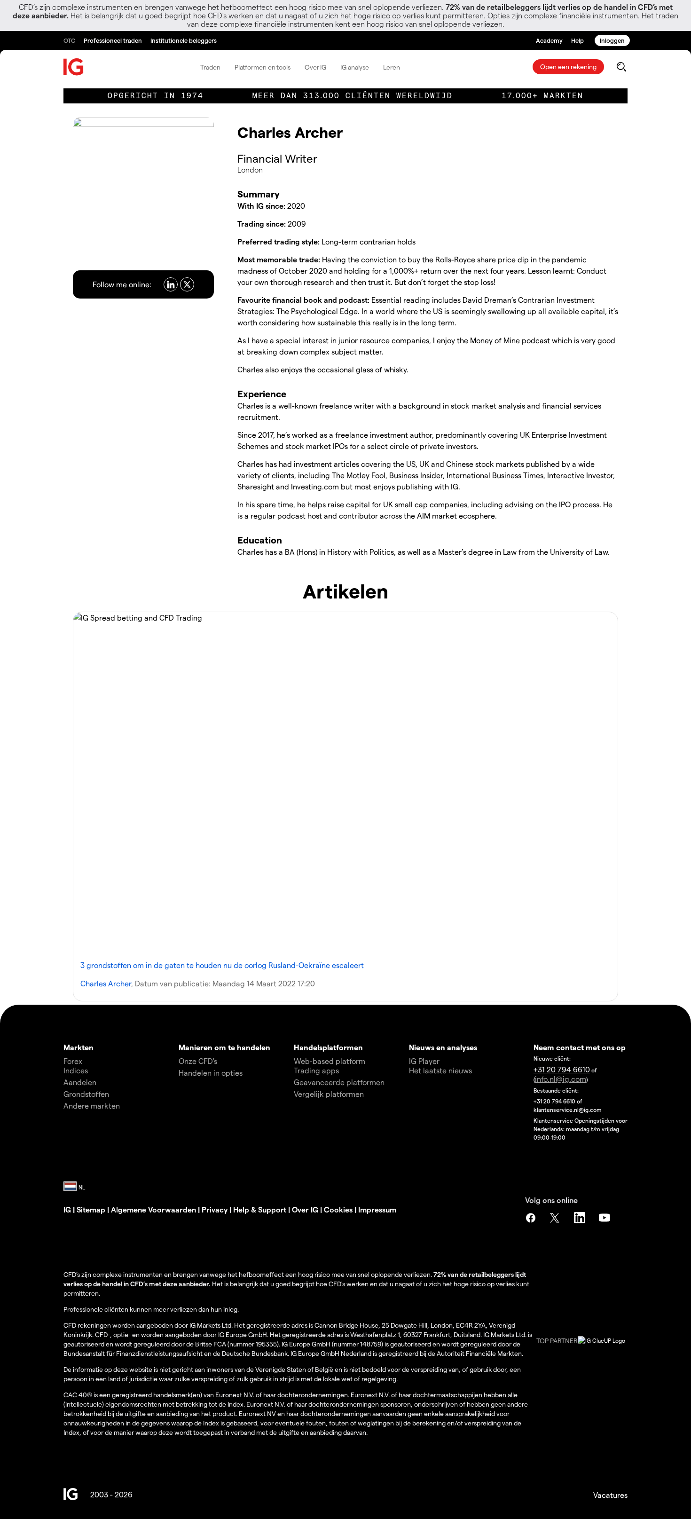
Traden (210, 67)
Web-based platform (329, 1060)
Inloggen (612, 40)
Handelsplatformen (328, 1047)
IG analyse (354, 67)
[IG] (73, 67)
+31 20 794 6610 (562, 1069)
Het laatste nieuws (440, 1070)
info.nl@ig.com (560, 1078)
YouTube (605, 1217)
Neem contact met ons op (580, 1047)
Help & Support (259, 1209)
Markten (78, 1047)
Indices (75, 1070)
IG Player (424, 1060)
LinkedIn (580, 1217)
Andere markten (91, 1105)
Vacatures (610, 1494)
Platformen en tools (263, 67)
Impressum (377, 1209)
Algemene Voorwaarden (153, 1209)
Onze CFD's (198, 1060)
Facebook (530, 1217)
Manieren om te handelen (224, 1047)
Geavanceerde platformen (339, 1082)
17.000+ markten (542, 96)
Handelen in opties (211, 1072)
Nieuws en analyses (443, 1047)
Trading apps (316, 1070)
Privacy (215, 1209)
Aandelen (79, 1082)
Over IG (315, 67)
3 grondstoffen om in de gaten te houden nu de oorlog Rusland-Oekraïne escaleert (222, 964)
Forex (72, 1060)
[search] (621, 67)
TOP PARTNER (557, 1341)
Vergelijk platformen (329, 1093)
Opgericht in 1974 (156, 96)
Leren (391, 67)
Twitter (555, 1217)
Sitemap (91, 1209)
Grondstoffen (86, 1093)
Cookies (338, 1209)
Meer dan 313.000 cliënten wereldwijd (352, 96)
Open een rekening (568, 67)
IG (67, 1209)
